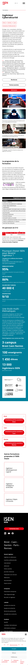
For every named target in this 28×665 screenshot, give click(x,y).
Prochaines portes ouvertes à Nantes (14, 444)
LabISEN (6, 602)
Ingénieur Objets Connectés (11, 500)
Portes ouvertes (14, 85)
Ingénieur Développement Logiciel (11, 470)
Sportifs (6, 622)
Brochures (14, 80)
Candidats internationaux (10, 625)
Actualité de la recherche (10, 614)
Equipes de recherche (9, 608)
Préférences (14, 657)
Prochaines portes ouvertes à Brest (14, 421)
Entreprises (7, 588)
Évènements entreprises (10, 591)
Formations (5, 10)
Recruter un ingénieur (9, 597)
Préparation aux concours (10, 574)
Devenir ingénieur (8, 554)
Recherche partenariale (10, 611)
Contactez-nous (14, 528)
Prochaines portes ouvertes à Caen (14, 432)
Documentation (8, 580)
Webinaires (7, 577)
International (7, 563)
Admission (14, 90)
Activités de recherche (9, 605)
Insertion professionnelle (10, 560)
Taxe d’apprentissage (9, 594)
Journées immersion (9, 571)
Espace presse (7, 583)
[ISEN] (8, 523)
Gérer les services (13, 645)
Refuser (14, 653)
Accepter (14, 649)
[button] (26, 634)
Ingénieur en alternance (10, 557)
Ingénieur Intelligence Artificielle (10, 485)
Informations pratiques (10, 628)
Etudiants (6, 619)
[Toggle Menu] (24, 3)
